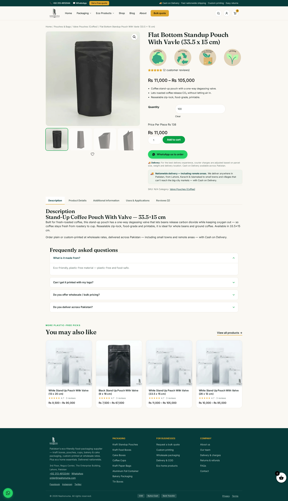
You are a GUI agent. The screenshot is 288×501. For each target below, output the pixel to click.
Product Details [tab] (77, 200)
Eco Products (104, 13)
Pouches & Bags (62, 26)
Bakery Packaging (122, 476)
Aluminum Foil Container (125, 471)
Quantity (153, 107)
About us (205, 444)
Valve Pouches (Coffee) (85, 26)
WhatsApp (80, 3)
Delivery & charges (210, 455)
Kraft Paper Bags (121, 465)
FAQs (203, 465)
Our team (205, 449)
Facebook (55, 484)
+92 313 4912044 (60, 3)
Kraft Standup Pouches (125, 444)
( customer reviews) (176, 70)
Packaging (83, 13)
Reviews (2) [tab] (163, 200)
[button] (134, 37)
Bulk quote (160, 13)
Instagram (67, 484)
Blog (132, 13)
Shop (122, 13)
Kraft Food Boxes (121, 449)
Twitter (78, 484)
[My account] (226, 13)
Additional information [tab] (106, 200)
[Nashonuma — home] (55, 13)
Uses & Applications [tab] (138, 200)
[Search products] (218, 13)
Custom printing (165, 449)
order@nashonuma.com (63, 477)
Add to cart (174, 139)
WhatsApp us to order (170, 154)
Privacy (226, 496)
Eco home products (167, 465)
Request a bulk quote (168, 444)
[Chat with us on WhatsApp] (8, 493)
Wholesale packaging (168, 455)
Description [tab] (55, 200)
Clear (178, 116)
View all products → (229, 332)
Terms (235, 496)
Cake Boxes (119, 455)
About (143, 13)
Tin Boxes (117, 481)
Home (68, 13)
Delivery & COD (164, 460)
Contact (204, 471)
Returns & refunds (210, 460)
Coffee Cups (119, 460)
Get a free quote (99, 3)
